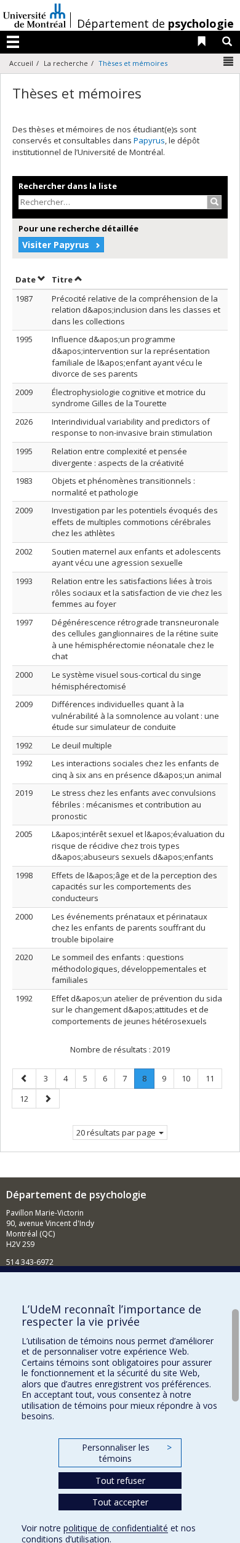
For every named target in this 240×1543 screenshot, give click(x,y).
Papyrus (149, 140)
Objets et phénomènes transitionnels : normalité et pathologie (123, 486)
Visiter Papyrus (55, 244)
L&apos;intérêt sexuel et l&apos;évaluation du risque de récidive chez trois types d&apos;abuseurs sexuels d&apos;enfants (138, 845)
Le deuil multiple (82, 745)
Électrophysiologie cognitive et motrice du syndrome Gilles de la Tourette (129, 398)
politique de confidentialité (115, 1528)
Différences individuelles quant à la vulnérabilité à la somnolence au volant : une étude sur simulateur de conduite (135, 715)
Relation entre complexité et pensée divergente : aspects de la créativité (119, 457)
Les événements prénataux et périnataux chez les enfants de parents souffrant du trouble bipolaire (129, 928)
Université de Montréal (34, 15)
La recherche (66, 63)
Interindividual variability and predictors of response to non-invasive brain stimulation (132, 427)
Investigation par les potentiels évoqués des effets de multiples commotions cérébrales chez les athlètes (135, 522)
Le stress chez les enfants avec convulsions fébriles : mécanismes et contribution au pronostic (134, 804)
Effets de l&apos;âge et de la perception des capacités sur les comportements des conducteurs (134, 887)
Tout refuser (120, 1480)
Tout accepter (120, 1502)
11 (213, 1078)
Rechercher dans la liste (67, 185)
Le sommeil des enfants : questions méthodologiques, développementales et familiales (129, 968)
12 (27, 1098)
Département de (155, 23)
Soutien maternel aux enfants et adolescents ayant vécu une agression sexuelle (136, 557)
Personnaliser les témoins (127, 1452)
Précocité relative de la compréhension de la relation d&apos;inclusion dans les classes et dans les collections (136, 310)
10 (189, 1078)
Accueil (21, 63)
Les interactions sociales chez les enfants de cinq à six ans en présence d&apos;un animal (137, 769)
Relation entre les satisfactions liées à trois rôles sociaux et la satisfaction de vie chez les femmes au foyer (137, 592)
